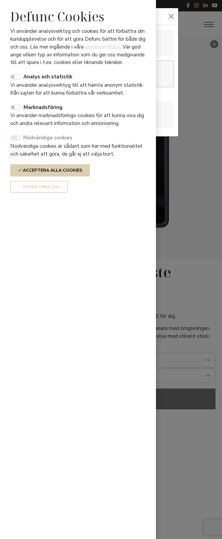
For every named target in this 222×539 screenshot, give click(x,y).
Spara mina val (41, 187)
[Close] (171, 16)
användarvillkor (102, 46)
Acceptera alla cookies (52, 170)
